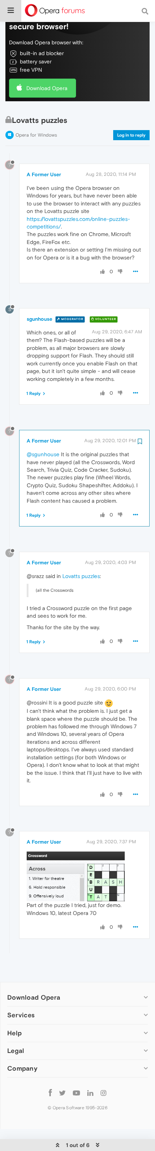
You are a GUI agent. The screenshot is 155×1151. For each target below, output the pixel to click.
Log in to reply (131, 135)
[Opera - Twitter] (62, 1093)
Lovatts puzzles (81, 576)
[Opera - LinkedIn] (90, 1093)
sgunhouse (39, 319)
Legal (16, 1050)
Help (14, 1033)
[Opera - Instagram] (103, 1093)
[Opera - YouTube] (76, 1093)
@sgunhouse (43, 454)
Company (22, 1068)
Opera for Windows (36, 135)
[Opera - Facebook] (50, 1092)
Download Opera (46, 88)
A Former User (44, 174)
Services (21, 1015)
